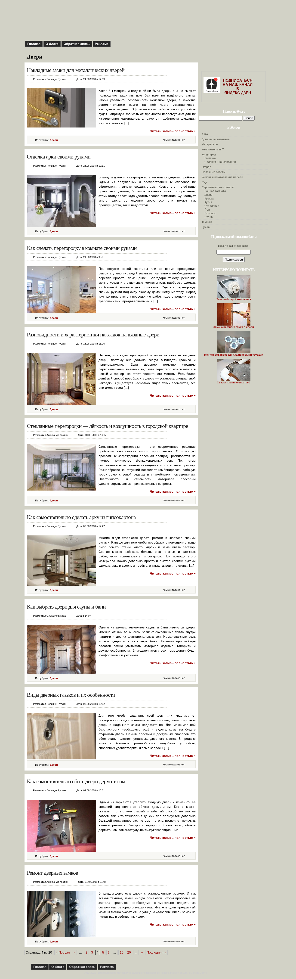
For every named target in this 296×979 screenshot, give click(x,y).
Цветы (206, 227)
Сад (204, 182)
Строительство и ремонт (218, 187)
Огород (206, 167)
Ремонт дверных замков (52, 872)
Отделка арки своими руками (58, 156)
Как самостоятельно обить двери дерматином (76, 781)
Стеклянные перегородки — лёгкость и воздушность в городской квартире (107, 425)
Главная (33, 44)
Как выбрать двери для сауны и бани (66, 606)
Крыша (209, 198)
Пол (207, 209)
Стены (208, 217)
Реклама (101, 44)
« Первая (63, 952)
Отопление (211, 206)
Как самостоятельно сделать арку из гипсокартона (81, 517)
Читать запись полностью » (173, 131)
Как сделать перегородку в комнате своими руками (82, 248)
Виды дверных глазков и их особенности (71, 694)
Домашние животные (216, 139)
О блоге (52, 44)
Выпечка (210, 158)
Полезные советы (213, 172)
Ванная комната (215, 191)
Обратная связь (77, 44)
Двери (54, 140)
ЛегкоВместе (199, 972)
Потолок (210, 213)
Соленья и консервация (220, 162)
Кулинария (209, 154)
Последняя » (156, 952)
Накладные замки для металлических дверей (75, 70)
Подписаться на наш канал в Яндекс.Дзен (238, 86)
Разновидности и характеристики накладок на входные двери (93, 334)
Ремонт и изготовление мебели (222, 177)
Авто (205, 134)
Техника (207, 222)
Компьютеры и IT (213, 149)
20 (129, 952)
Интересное (210, 144)
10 (121, 952)
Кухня (208, 202)
